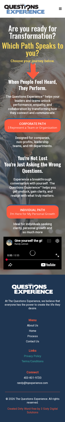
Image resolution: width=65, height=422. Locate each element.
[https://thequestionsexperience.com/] (24, 9)
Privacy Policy (32, 356)
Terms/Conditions (33, 361)
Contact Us (32, 341)
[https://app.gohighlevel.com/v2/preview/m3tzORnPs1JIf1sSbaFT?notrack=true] (32, 289)
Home (32, 330)
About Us (32, 325)
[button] (60, 9)
